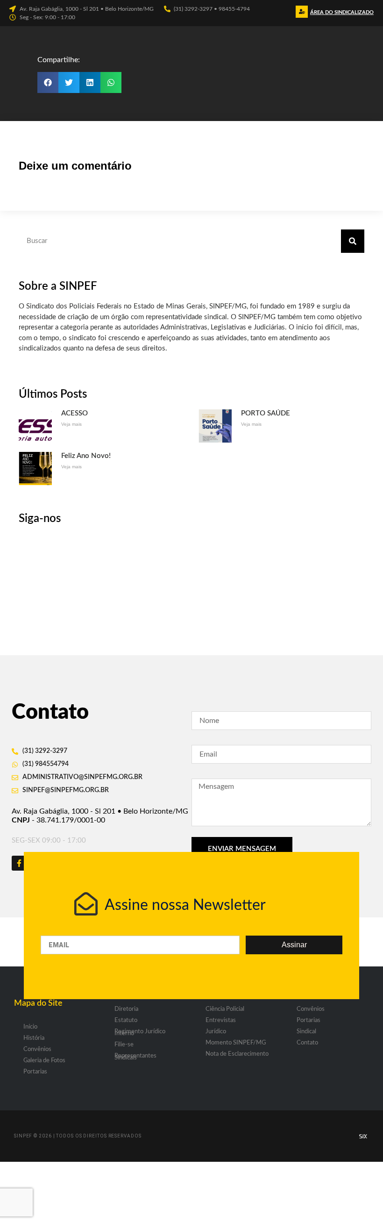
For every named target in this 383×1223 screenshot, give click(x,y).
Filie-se (124, 1045)
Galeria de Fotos (44, 1061)
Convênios (37, 1049)
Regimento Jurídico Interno (139, 1033)
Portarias (35, 1072)
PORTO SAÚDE (265, 413)
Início (30, 1027)
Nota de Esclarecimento (237, 1054)
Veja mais (71, 424)
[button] (341, 15)
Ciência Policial (225, 1009)
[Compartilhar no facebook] (47, 82)
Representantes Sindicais (135, 1057)
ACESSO (74, 413)
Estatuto (125, 1020)
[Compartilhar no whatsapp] (110, 82)
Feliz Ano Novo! (86, 455)
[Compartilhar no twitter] (68, 82)
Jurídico (216, 1032)
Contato (307, 1043)
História (33, 1038)
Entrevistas (221, 1020)
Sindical (306, 1032)
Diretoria (126, 1009)
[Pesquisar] (352, 241)
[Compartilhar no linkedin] (89, 82)
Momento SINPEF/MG (236, 1043)
